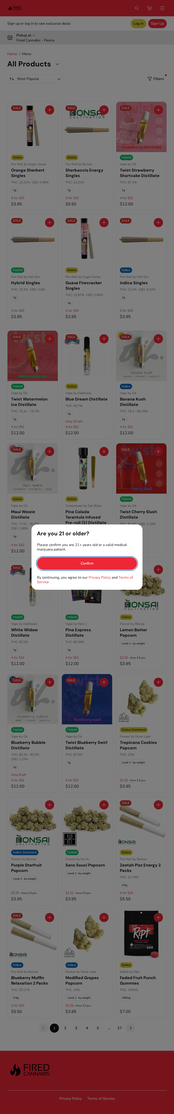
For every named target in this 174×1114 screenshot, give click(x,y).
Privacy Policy (100, 577)
